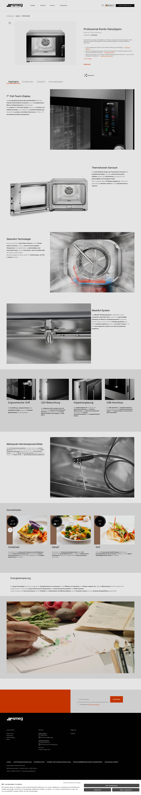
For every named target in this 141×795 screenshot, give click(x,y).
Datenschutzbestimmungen (72, 783)
